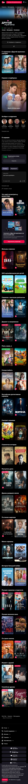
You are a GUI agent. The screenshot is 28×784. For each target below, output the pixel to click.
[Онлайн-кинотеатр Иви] (4, 2)
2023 (5, 28)
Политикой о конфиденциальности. (11, 776)
